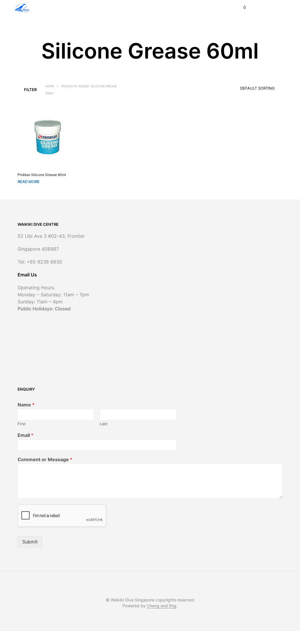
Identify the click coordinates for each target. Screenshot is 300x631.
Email (25, 435)
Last (104, 423)
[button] (241, 8)
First (22, 423)
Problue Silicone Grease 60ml (42, 174)
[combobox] (249, 86)
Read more (29, 181)
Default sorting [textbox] (257, 88)
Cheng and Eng (161, 605)
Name (26, 405)
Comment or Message (45, 459)
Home (49, 86)
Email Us (27, 275)
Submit (30, 542)
